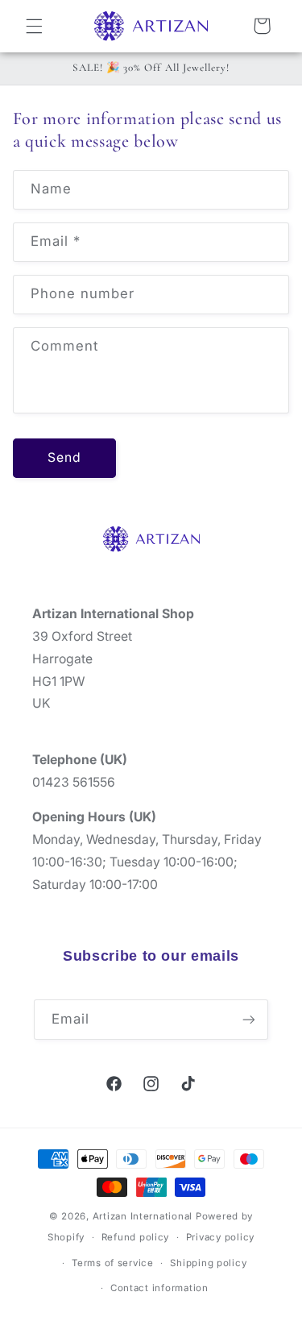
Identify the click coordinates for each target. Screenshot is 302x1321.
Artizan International (142, 1216)
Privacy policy (220, 1237)
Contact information (159, 1288)
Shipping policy (208, 1263)
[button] (33, 25)
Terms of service (113, 1263)
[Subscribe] (248, 1019)
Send (64, 457)
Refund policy (135, 1237)
